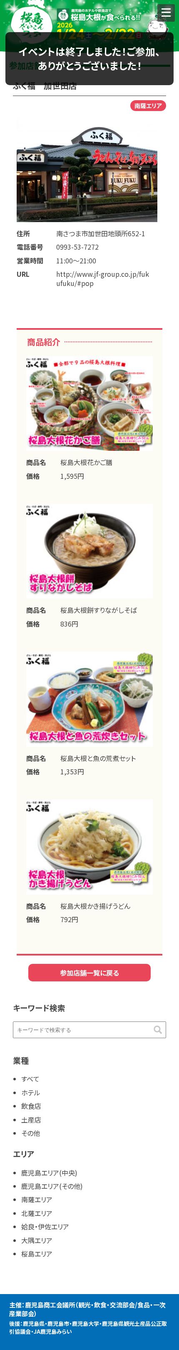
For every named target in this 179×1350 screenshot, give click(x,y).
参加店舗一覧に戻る (89, 973)
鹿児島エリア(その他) (52, 1186)
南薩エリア (36, 1199)
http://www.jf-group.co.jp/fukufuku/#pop (102, 278)
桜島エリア (36, 1254)
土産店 (31, 1120)
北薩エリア (36, 1213)
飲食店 (31, 1106)
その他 (30, 1133)
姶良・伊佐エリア (45, 1226)
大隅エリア (36, 1240)
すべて (30, 1079)
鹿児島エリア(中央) (49, 1173)
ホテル (30, 1092)
